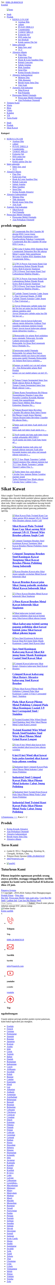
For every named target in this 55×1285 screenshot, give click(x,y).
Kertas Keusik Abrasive (28, 72)
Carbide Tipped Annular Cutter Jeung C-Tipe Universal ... (29, 299)
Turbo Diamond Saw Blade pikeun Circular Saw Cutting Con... (28, 480)
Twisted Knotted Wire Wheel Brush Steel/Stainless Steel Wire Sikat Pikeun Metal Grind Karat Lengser (29, 734)
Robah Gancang (25, 62)
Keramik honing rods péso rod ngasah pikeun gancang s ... (29, 453)
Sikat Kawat (23, 90)
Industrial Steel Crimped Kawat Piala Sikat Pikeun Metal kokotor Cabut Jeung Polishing (28, 782)
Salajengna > (9, 817)
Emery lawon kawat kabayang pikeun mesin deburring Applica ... (29, 329)
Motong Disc (24, 77)
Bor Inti (4, 898)
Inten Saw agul (24, 47)
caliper (21, 24)
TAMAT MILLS (25, 32)
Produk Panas (7, 895)
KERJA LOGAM (20, 19)
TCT (20, 50)
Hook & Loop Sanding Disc (30, 60)
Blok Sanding (24, 67)
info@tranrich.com (15, 858)
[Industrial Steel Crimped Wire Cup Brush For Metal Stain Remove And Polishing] (30, 772)
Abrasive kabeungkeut (22, 75)
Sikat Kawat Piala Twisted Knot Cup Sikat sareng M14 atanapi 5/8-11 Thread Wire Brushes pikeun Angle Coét (28, 531)
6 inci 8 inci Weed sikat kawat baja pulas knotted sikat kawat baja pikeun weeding (30, 758)
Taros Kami (12, 118)
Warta (9, 105)
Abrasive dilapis (19, 52)
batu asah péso (32, 898)
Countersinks (24, 29)
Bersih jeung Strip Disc (28, 82)
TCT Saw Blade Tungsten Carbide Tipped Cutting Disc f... (27, 465)
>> (16, 817)
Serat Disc (22, 70)
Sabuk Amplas (24, 65)
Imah (9, 14)
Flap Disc (22, 55)
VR (8, 115)
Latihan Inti (12, 900)
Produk (10, 17)
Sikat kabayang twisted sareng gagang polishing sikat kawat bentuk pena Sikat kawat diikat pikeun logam (30, 628)
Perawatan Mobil (16, 898)
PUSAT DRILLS (26, 27)
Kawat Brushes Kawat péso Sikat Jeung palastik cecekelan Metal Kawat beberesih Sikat (30, 585)
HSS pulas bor (24, 37)
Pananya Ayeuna (8, 890)
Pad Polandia (24, 92)
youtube (10, 992)
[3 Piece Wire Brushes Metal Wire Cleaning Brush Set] (30, 596)
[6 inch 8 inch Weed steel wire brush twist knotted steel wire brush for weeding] (30, 750)
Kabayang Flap (25, 57)
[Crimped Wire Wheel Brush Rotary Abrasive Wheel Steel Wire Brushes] (30, 668)
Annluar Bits (23, 22)
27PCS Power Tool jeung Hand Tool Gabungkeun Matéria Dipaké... (28, 272)
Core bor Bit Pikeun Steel (29, 900)
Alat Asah (22, 85)
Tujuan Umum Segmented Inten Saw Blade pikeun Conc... (28, 386)
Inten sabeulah (18, 45)
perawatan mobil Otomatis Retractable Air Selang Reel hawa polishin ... (29, 359)
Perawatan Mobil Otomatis (24, 95)
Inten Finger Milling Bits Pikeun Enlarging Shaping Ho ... (26, 403)
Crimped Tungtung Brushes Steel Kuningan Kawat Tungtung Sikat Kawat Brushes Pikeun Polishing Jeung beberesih (28, 559)
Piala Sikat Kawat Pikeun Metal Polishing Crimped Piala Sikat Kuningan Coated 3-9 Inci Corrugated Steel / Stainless (30, 708)
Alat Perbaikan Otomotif (29, 100)
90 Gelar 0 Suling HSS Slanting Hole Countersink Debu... (29, 257)
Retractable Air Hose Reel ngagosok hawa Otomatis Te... (28, 344)
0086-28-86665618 (14, 2)
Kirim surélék (7, 911)
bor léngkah (23, 39)
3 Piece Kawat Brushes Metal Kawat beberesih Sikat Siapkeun (29, 604)
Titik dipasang (24, 80)
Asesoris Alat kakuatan (22, 87)
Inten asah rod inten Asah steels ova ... (29, 430)
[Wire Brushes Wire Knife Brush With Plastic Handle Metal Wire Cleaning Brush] (30, 576)
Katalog (10, 113)
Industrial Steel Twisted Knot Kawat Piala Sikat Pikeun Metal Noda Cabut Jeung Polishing (29, 807)
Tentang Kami (13, 103)
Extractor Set (24, 34)
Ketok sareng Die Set (27, 42)
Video (9, 110)
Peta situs (19, 895)
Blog (9, 108)
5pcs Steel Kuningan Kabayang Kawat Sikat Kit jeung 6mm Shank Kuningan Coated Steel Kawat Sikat (29, 653)
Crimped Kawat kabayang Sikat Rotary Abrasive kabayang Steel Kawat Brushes (28, 679)
